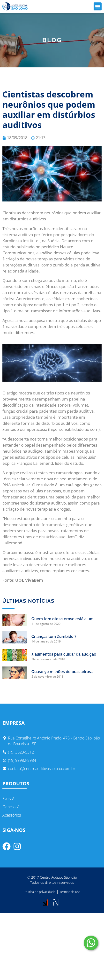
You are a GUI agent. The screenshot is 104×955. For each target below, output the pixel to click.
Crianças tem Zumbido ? (53, 636)
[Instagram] (17, 846)
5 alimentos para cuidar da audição (63, 654)
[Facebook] (6, 846)
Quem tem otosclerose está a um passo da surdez (62, 619)
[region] (52, 934)
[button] (98, 6)
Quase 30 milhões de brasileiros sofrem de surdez (61, 672)
